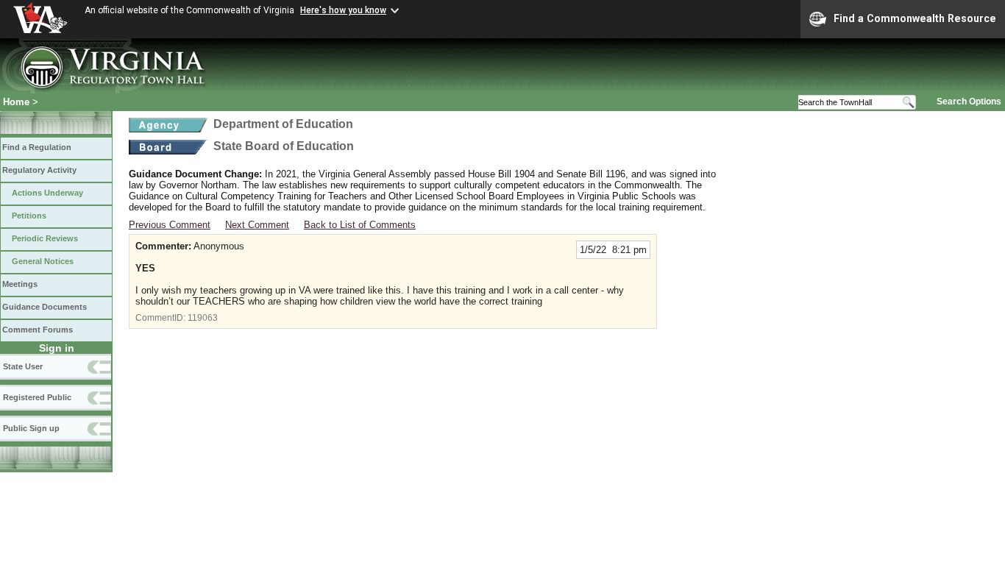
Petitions (29, 215)
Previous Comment (169, 224)
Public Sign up (31, 428)
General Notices (43, 261)
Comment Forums (37, 329)
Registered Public (37, 397)
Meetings (20, 284)
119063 (203, 317)
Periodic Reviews (45, 238)
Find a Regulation (36, 147)
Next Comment (257, 224)
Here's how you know (343, 10)
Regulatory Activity (39, 170)
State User (23, 366)
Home (16, 101)
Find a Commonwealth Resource (915, 18)
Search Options (969, 101)
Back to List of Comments (360, 224)
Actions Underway (47, 192)
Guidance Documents (44, 306)
